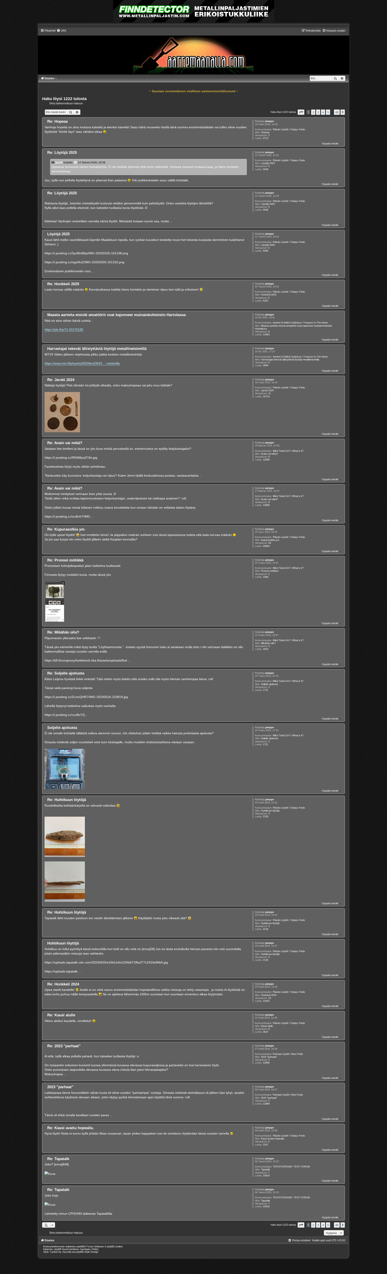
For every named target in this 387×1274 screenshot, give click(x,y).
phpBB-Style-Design (87, 1251)
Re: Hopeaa (57, 121)
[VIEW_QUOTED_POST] (76, 162)
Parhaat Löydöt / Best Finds (288, 1054)
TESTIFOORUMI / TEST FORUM (291, 1166)
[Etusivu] (193, 52)
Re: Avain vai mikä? (64, 443)
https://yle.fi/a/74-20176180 (64, 329)
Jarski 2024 (267, 390)
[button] (301, 112)
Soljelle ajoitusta (269, 684)
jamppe (269, 121)
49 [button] (336, 112)
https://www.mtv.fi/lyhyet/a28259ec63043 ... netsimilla (82, 363)
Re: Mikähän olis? (63, 632)
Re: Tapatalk (58, 1159)
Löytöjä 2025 (268, 163)
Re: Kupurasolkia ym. (66, 529)
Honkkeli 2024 (268, 995)
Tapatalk (265, 1169)
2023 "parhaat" (269, 1057)
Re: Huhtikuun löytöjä (66, 800)
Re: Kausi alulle (61, 1015)
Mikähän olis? (268, 643)
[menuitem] (61, 30)
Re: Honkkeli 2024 (63, 984)
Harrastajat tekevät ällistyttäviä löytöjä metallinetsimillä (290, 359)
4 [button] (323, 112)
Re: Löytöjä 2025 (62, 152)
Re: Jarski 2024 (60, 380)
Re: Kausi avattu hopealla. (70, 1128)
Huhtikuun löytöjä (270, 810)
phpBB (80, 1246)
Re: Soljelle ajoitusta (65, 673)
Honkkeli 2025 (268, 294)
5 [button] (328, 112)
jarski (59, 162)
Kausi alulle (267, 1026)
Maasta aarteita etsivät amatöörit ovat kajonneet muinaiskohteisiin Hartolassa (116, 315)
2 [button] (313, 112)
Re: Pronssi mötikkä (65, 560)
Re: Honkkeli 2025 (63, 284)
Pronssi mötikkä (269, 571)
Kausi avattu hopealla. (273, 1138)
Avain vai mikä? (269, 453)
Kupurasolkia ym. (270, 540)
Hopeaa (265, 132)
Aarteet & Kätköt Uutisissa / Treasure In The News (300, 322)
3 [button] (318, 112)
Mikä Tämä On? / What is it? (288, 451)
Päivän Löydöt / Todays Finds (289, 129)
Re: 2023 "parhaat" (64, 1046)
